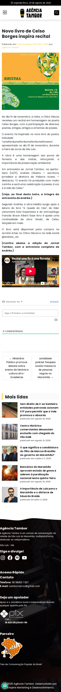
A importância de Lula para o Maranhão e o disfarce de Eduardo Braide (38, 492)
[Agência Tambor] (31, 12)
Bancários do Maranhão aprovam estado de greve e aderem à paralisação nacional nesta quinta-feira (38, 472)
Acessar (54, 301)
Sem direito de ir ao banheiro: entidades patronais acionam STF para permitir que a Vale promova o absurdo (39, 409)
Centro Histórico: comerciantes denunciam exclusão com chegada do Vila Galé (37, 431)
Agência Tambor (10, 47)
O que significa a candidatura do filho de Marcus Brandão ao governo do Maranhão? (39, 451)
